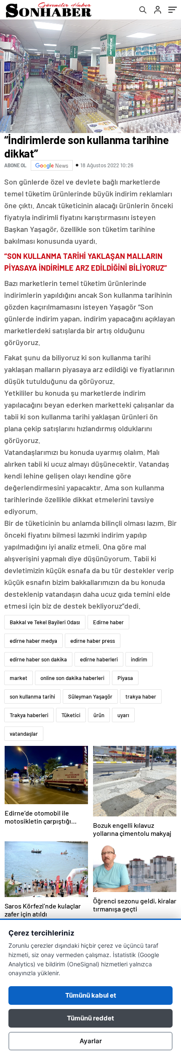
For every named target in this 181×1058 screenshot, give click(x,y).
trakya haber (140, 696)
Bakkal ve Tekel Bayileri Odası (45, 622)
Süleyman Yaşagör (90, 696)
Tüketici (70, 715)
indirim (139, 659)
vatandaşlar (24, 733)
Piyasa (125, 678)
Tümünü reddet (90, 1018)
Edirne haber (108, 622)
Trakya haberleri (29, 715)
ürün (98, 715)
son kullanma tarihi (32, 696)
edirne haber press (92, 640)
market (18, 678)
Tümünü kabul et (90, 995)
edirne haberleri (99, 659)
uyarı (123, 715)
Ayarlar (91, 1041)
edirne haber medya (33, 640)
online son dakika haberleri (72, 678)
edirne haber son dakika (38, 659)
